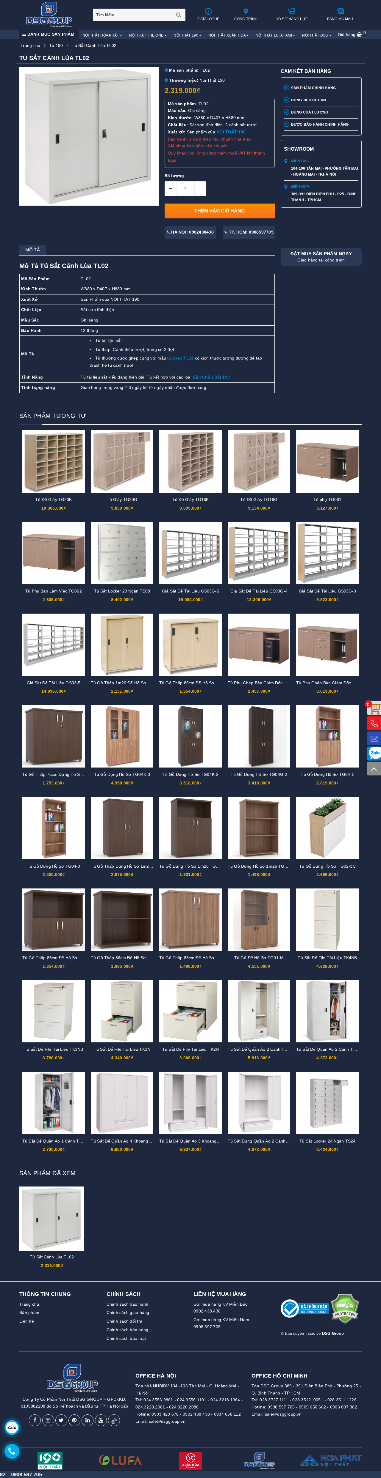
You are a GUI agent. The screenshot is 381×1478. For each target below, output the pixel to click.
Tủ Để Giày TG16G (258, 499)
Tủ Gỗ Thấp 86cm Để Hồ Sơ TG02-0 (126, 957)
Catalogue (208, 19)
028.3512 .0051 (307, 1399)
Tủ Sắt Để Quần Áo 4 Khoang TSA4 (125, 1141)
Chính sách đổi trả (125, 1321)
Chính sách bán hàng (128, 1329)
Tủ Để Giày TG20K (53, 499)
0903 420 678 (165, 1414)
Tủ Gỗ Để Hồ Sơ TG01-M (259, 957)
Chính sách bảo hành (128, 1304)
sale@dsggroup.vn (167, 1421)
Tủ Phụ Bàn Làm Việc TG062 (53, 591)
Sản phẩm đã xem (47, 1173)
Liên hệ (26, 1321)
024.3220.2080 (184, 1407)
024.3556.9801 (158, 1399)
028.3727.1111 (274, 1399)
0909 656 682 (312, 1407)
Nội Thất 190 (186, 35)
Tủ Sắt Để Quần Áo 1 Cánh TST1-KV (58, 1141)
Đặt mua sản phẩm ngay (321, 256)
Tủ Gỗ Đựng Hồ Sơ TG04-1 (327, 774)
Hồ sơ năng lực (292, 19)
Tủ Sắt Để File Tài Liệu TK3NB (53, 1049)
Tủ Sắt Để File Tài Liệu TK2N (190, 1049)
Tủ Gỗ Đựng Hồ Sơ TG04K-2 (190, 774)
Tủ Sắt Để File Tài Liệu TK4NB (327, 957)
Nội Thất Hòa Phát (101, 35)
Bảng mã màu (340, 19)
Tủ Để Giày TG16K (190, 499)
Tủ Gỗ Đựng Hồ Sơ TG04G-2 (259, 774)
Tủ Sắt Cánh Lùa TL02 (52, 1257)
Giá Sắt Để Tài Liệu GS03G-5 (190, 591)
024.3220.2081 (150, 1407)
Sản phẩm (29, 1312)
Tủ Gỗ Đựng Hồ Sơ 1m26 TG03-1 (192, 866)
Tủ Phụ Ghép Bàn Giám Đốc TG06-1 (331, 682)
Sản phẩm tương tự (52, 415)
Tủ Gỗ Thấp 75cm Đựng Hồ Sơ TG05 (58, 774)
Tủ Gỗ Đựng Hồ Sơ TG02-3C (327, 866)
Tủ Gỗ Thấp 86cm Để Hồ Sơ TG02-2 (194, 957)
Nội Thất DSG (315, 35)
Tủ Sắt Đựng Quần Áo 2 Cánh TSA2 (262, 1141)
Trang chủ (29, 1304)
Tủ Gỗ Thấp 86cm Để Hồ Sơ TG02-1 (57, 957)
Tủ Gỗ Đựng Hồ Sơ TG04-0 (53, 866)
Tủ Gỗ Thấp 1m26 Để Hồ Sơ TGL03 (126, 682)
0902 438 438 (196, 1414)
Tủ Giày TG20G (122, 499)
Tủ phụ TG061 (327, 499)
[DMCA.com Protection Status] (344, 1311)
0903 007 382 (343, 1407)
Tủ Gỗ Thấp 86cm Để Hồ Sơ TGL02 (194, 682)
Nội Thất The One (147, 35)
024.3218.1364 (225, 1399)
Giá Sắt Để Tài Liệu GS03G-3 (327, 591)
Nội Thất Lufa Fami (274, 35)
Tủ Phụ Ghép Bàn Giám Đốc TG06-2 (263, 682)
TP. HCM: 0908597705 (251, 232)
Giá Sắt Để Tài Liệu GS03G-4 (259, 591)
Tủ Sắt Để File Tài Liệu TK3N (122, 1049)
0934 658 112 (227, 1414)
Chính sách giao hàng (128, 1312)
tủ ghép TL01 (180, 358)
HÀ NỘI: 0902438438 (192, 232)
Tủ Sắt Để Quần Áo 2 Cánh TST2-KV (332, 1049)
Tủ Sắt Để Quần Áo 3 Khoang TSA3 (193, 1141)
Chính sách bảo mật (126, 1338)
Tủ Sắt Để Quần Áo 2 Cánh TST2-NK (263, 1049)
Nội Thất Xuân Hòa (227, 35)
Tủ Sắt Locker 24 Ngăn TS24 (327, 1141)
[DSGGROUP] (51, 14)
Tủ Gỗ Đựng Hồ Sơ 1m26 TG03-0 (260, 866)
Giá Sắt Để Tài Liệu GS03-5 (54, 682)
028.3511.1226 (342, 1399)
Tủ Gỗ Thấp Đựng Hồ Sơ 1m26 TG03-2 (129, 866)
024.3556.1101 (191, 1399)
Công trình (246, 19)
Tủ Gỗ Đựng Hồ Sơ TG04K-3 (122, 774)
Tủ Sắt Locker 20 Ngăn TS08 (122, 591)
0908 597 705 (281, 1407)
